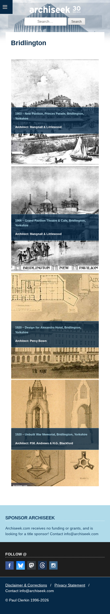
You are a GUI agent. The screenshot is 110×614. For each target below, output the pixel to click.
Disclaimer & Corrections (26, 585)
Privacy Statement (69, 585)
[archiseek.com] (55, 12)
